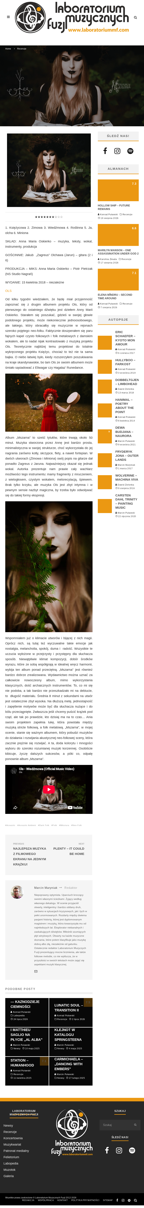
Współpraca (46, 1200)
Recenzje (64, 92)
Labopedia (11, 1163)
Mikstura (64, 825)
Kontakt (62, 1200)
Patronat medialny (16, 1151)
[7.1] (118, 289)
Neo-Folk (77, 825)
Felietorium (11, 1157)
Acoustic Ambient (27, 825)
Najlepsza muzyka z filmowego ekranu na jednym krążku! (29, 854)
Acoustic (10, 825)
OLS (8, 291)
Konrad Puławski (109, 214)
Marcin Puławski (126, 441)
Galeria (9, 1176)
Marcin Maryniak (45, 92)
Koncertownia (13, 1138)
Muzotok (9, 1170)
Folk (55, 825)
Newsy (8, 1125)
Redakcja (28, 1200)
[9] (105, 442)
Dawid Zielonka (125, 389)
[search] (135, 1125)
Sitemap (108, 1200)
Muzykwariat (12, 1144)
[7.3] (118, 200)
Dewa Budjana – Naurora (124, 432)
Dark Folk (44, 825)
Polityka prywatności (85, 1200)
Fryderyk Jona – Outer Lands (127, 456)
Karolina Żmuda (108, 259)
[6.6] (118, 245)
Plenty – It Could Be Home (68, 849)
